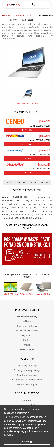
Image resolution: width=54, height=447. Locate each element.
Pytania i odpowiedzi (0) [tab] (39, 182)
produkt (6, 16)
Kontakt (27, 340)
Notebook (20, 16)
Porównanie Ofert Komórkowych (27, 379)
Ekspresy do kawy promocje (27, 370)
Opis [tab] (9, 182)
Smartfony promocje (27, 375)
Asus (32, 16)
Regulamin (27, 335)
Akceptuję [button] (27, 442)
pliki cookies (32, 409)
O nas (27, 344)
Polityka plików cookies (27, 330)
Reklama (27, 321)
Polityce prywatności (15, 417)
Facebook (27, 400)
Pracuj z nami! (27, 349)
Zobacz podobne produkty (27, 103)
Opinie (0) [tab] (21, 182)
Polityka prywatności (27, 326)
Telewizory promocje (27, 365)
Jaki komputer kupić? (27, 384)
